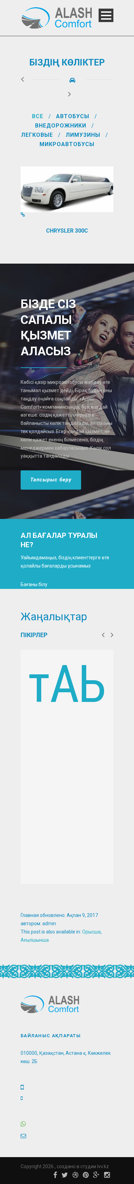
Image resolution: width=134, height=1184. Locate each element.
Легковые (37, 135)
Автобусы (72, 116)
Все (37, 116)
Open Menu (106, 15)
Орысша (91, 932)
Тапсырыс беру (50, 480)
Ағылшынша (35, 940)
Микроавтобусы (67, 144)
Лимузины (83, 135)
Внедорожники (60, 125)
